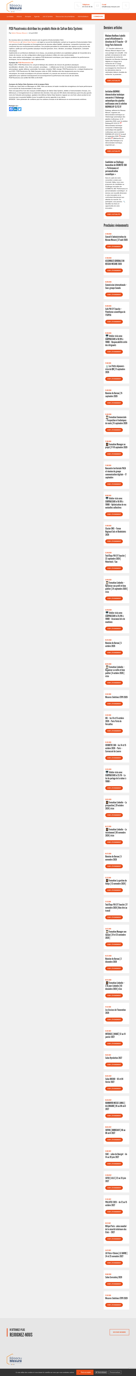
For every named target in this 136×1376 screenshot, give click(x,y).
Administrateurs (83, 16)
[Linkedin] (15, 109)
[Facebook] (11, 109)
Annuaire (28, 16)
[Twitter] (19, 109)
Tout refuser (101, 1372)
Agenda (36, 16)
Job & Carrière (48, 16)
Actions (19, 16)
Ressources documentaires (65, 16)
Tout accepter (85, 1372)
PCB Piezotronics (15, 42)
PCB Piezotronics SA (25, 62)
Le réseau (10, 16)
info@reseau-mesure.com (111, 7)
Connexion (98, 16)
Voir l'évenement (114, 246)
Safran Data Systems (29, 42)
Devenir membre (119, 1332)
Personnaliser (115, 1372)
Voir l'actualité (113, 80)
